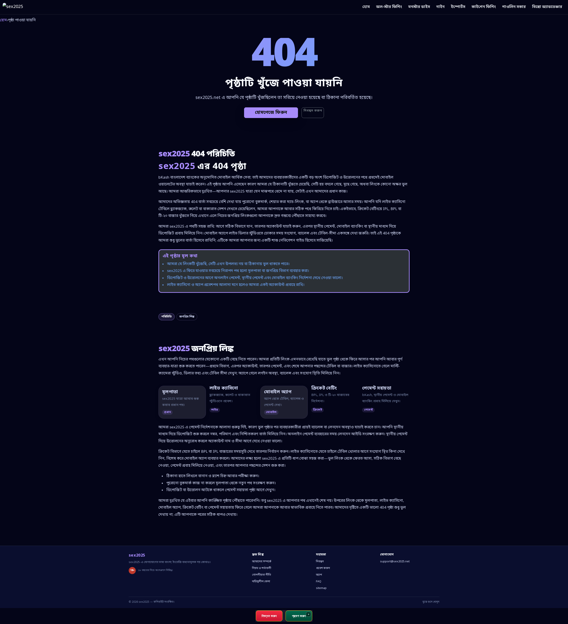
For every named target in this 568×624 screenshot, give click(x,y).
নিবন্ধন (320, 561)
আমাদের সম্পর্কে (261, 561)
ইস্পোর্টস (458, 7)
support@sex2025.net (395, 561)
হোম (366, 7)
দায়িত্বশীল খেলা (261, 581)
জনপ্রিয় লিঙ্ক (186, 317)
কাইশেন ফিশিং (483, 7)
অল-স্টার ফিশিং (389, 7)
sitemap (321, 588)
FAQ (318, 581)
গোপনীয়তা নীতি (261, 575)
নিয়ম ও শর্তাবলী (261, 568)
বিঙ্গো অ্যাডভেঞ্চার (547, 7)
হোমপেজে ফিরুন (271, 113)
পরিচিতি (166, 317)
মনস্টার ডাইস (419, 7)
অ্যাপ (319, 575)
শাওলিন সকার (514, 7)
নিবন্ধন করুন (313, 111)
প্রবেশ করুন (323, 568)
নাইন (440, 7)
